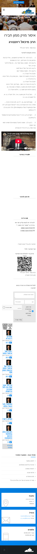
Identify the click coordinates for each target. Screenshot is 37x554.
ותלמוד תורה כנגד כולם (6, 405)
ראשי (19, 26)
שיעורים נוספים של (9, 326)
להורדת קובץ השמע (27, 228)
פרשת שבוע (30, 472)
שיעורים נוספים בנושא (4, 326)
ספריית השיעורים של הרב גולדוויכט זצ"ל (22, 480)
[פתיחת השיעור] (8, 342)
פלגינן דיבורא (9, 337)
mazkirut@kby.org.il (26, 516)
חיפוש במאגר (30, 461)
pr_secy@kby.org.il (25, 518)
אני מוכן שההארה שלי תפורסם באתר (28, 311)
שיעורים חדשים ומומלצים (26, 465)
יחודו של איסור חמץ (7, 352)
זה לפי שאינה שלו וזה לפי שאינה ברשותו (6, 388)
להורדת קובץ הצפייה (26, 230)
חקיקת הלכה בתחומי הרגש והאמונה (6, 435)
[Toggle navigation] (4, 10)
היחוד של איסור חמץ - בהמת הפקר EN (6, 369)
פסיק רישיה (7, 419)
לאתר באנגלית (18, 2)
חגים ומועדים (30, 476)
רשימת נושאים (30, 468)
